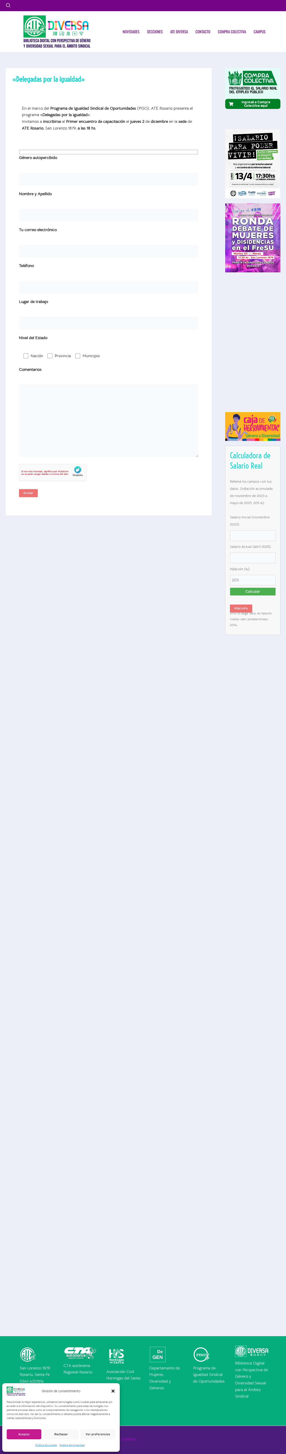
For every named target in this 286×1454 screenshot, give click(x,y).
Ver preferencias (98, 1434)
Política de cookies (46, 1445)
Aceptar (24, 1434)
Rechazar (61, 1434)
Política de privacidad (72, 1445)
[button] (113, 1391)
